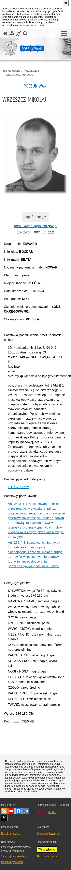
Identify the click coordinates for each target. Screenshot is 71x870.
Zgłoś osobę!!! (35, 217)
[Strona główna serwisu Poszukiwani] (5, 33)
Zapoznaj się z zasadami (13, 856)
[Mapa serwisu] (11, 33)
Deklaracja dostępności (49, 833)
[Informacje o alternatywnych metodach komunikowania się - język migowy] (18, 33)
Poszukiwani (31, 70)
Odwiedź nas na (11, 811)
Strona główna (11, 70)
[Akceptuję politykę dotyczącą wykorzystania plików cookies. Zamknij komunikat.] (66, 3)
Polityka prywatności (12, 862)
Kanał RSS (4, 811)
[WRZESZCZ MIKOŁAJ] (35, 155)
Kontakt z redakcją (11, 833)
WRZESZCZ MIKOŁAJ (20, 74)
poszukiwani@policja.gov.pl (35, 226)
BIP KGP (52, 812)
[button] (64, 34)
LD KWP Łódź (18, 487)
